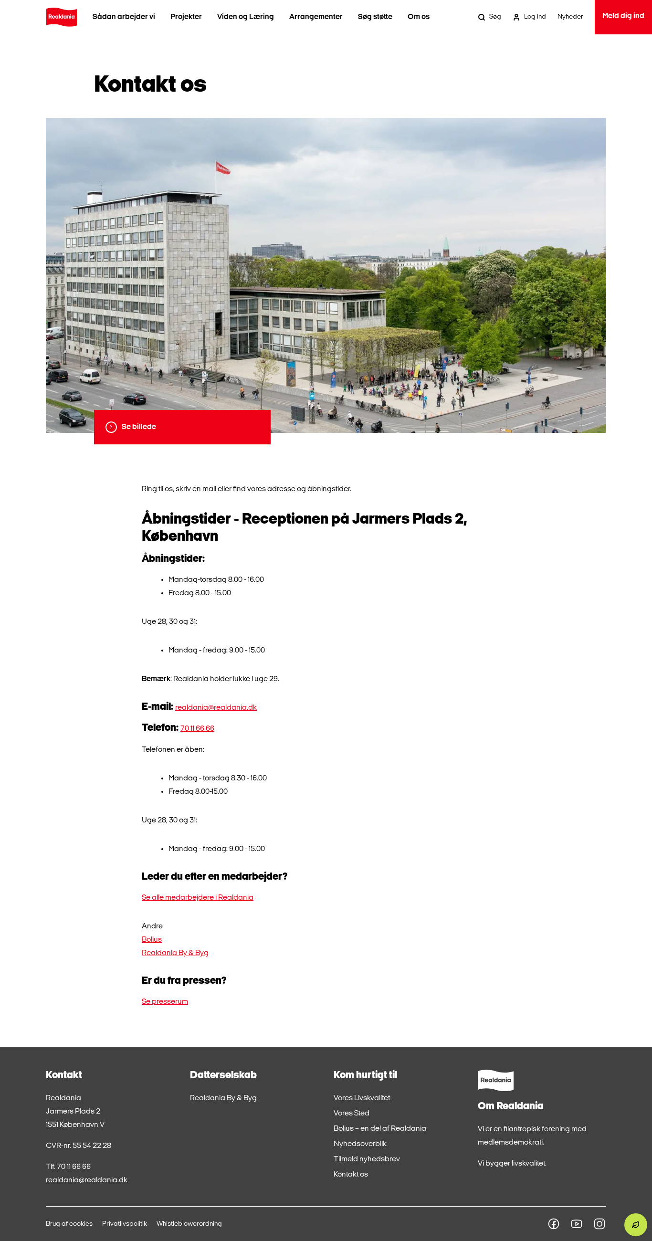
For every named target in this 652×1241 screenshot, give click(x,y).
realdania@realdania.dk (216, 708)
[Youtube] (576, 1223)
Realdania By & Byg (175, 953)
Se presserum (165, 1002)
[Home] (61, 17)
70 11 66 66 (197, 729)
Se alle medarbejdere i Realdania (197, 898)
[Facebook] (553, 1223)
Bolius (152, 940)
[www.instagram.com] (599, 1223)
